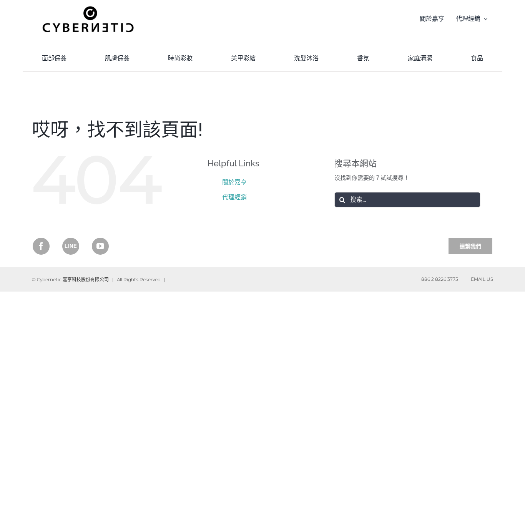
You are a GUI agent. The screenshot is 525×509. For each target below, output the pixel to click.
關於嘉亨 (234, 182)
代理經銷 (234, 197)
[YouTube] (100, 246)
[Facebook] (41, 246)
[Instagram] (70, 246)
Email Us (481, 279)
